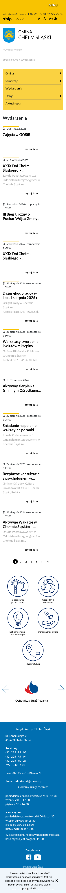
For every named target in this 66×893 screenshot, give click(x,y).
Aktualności (13, 103)
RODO (20, 18)
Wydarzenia (14, 88)
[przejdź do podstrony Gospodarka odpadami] (48, 583)
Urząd (9, 96)
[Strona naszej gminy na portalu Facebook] (29, 857)
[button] (55, 5)
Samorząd (12, 81)
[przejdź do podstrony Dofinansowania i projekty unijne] (17, 615)
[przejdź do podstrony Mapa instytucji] (33, 647)
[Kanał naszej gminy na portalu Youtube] (37, 857)
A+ (51, 19)
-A (38, 19)
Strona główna (10, 59)
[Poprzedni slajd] (4, 687)
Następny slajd (60, 687)
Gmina (10, 73)
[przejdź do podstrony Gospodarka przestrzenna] (17, 583)
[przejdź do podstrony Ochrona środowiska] (48, 615)
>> (48, 561)
